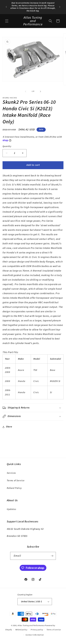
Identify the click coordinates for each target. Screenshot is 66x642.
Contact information (35, 635)
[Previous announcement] (6, 7)
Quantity (7, 146)
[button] (6, 21)
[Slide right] (40, 91)
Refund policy (21, 629)
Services (11, 473)
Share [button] (9, 426)
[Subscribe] (52, 556)
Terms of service (54, 629)
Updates (11, 509)
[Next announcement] (59, 7)
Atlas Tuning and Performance (31, 625)
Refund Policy (14, 488)
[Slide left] (25, 91)
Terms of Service (16, 480)
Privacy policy (37, 629)
